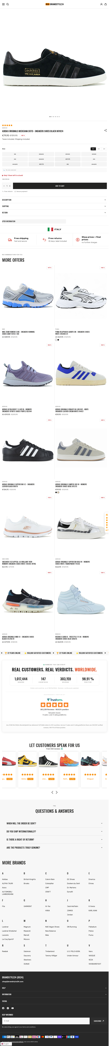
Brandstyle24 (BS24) (16, 1041)
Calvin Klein (49, 875)
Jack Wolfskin (71, 902)
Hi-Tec (47, 902)
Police (89, 926)
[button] (105, 4)
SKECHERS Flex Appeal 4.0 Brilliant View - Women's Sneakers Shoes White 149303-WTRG (19, 563)
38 (15, 154)
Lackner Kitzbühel (9, 926)
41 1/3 (94, 154)
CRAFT (47, 887)
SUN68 (26, 959)
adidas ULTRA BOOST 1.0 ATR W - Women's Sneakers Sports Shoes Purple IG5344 (17, 410)
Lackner (5, 922)
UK (99, 149)
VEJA (89, 955)
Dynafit (69, 887)
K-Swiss (90, 902)
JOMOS (69, 906)
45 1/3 (41, 164)
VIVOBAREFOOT (93, 959)
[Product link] (28, 303)
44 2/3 (14, 164)
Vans (89, 947)
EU (93, 149)
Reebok (57, 634)
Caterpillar (49, 879)
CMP (46, 883)
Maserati (26, 926)
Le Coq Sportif (8, 934)
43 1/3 (67, 159)
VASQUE (90, 951)
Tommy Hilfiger (51, 951)
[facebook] (3, 1008)
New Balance (50, 926)
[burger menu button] (3, 4)
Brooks (26, 879)
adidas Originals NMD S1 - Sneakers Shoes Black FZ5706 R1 (18, 638)
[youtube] (12, 1008)
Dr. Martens (70, 883)
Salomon (26, 947)
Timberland (49, 947)
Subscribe (96, 1021)
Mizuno (26, 934)
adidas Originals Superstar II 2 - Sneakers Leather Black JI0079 (18, 485)
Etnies (89, 879)
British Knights (29, 875)
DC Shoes (70, 875)
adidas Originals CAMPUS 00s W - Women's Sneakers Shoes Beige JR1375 (71, 485)
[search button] (7, 4)
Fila (3, 902)
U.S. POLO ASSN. (72, 947)
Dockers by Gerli (72, 879)
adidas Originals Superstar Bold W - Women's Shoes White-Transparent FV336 (72, 563)
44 (94, 159)
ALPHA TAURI (7, 879)
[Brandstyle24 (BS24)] (54, 4)
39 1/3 (67, 154)
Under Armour (71, 951)
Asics (4, 883)
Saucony (26, 951)
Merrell (26, 930)
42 (15, 159)
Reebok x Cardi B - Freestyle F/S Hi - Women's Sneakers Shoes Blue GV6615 (72, 638)
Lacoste (5, 930)
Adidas (4, 128)
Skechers (5, 559)
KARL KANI (91, 906)
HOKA (47, 906)
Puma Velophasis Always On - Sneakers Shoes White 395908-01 (72, 333)
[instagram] (8, 1008)
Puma (57, 329)
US (104, 149)
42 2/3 (41, 159)
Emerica (90, 875)
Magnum (26, 922)
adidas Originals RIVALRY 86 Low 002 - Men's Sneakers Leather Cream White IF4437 (71, 410)
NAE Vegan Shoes (52, 922)
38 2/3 (41, 154)
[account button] (101, 4)
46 (68, 164)
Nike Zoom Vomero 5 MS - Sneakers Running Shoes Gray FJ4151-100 (18, 333)
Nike (3, 329)
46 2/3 (94, 164)
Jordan (69, 910)
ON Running (71, 922)
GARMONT (27, 902)
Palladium (91, 922)
